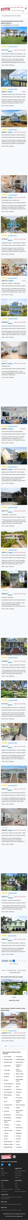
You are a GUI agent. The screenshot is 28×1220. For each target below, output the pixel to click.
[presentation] (3, 993)
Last (11, 963)
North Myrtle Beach (19, 1111)
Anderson (19, 1092)
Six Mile (18, 1107)
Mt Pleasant (7, 1115)
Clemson (18, 1121)
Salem (6, 1098)
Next (15, 963)
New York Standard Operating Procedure (11, 1210)
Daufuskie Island (19, 1101)
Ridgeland (19, 1133)
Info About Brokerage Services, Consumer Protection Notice (11, 1197)
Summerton (19, 1127)
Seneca (6, 1080)
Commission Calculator (7, 1189)
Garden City (19, 1076)
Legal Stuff (18, 1168)
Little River (19, 1089)
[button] (6, 1046)
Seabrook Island (19, 1065)
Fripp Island (7, 1066)
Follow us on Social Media (9, 1162)
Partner (3, 1175)
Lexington (6, 1125)
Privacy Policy (18, 1173)
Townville (6, 1107)
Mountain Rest (8, 1141)
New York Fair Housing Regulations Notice (11, 1204)
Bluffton (18, 1084)
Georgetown (7, 1089)
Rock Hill (6, 1111)
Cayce (18, 1144)
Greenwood (19, 1115)
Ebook (16, 1185)
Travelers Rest (8, 1105)
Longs (5, 1139)
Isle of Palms (7, 1056)
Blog (2, 1183)
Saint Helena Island (19, 1080)
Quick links (18, 1180)
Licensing (17, 1177)
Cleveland (19, 1147)
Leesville (18, 1139)
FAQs (2, 1187)
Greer (5, 1101)
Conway (18, 1125)
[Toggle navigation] (26, 9)
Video (16, 1187)
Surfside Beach (20, 1059)
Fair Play (6, 1127)
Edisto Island (19, 1074)
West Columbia (20, 1105)
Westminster (7, 1117)
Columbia (7, 1074)
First (11, 960)
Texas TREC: (4, 1194)
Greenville (7, 1070)
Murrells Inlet (19, 1062)
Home (2, 1171)
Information (4, 1180)
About (2, 1185)
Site (2, 1168)
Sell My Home (4, 1173)
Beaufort (6, 1076)
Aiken (17, 1086)
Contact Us (17, 1189)
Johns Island (7, 1086)
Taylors (6, 1133)
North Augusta (8, 1092)
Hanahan (18, 1117)
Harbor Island (8, 1130)
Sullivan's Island (8, 1144)
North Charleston (19, 1070)
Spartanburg (7, 1095)
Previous (6, 960)
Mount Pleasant (8, 1084)
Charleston (19, 1056)
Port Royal (19, 1098)
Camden (18, 1136)
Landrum (18, 1130)
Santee (18, 1095)
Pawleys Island (8, 1059)
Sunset (18, 1141)
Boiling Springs (8, 1147)
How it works (4, 1191)
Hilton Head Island (7, 1121)
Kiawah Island (8, 1062)
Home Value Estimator (20, 1191)
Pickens (6, 1136)
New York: (4, 1202)
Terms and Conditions (20, 1171)
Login (16, 1183)
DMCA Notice (18, 1175)
